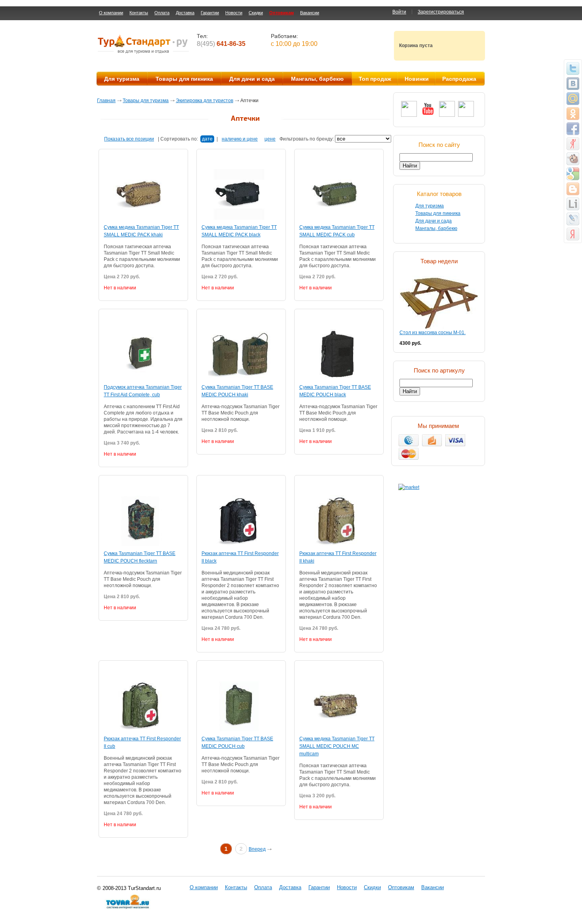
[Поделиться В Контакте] (573, 83)
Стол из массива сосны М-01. (432, 332)
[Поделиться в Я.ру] (573, 143)
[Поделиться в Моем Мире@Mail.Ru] (573, 98)
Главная (106, 100)
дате (207, 139)
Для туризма (121, 79)
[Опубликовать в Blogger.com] (573, 189)
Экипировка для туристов (204, 100)
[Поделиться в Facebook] (573, 128)
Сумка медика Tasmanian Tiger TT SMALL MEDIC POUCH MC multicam (337, 746)
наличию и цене (240, 139)
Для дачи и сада (252, 79)
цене (270, 139)
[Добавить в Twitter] (573, 68)
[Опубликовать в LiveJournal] (573, 219)
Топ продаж (375, 79)
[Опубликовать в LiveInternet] (573, 204)
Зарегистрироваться (441, 12)
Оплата (161, 12)
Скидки (256, 12)
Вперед (257, 849)
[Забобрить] (573, 158)
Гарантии (210, 12)
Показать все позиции (129, 139)
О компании (111, 12)
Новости (233, 12)
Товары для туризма (146, 100)
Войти (399, 12)
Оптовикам (281, 12)
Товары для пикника (184, 79)
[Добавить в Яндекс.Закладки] (573, 234)
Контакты (138, 12)
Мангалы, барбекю (317, 79)
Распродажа (459, 79)
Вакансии (309, 12)
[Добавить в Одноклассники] (573, 113)
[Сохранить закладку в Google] (573, 173)
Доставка (185, 12)
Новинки (417, 79)
